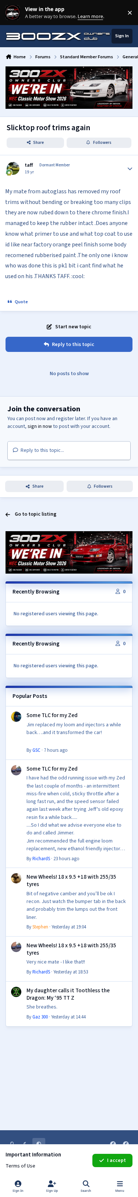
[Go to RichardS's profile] (16, 770)
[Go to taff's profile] (13, 168)
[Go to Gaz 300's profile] (16, 992)
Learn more (14, 12)
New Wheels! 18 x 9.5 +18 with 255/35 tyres (71, 880)
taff (29, 165)
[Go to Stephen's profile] (16, 878)
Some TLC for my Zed (52, 715)
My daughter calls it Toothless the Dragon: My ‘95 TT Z (68, 994)
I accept (116, 1160)
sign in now (40, 426)
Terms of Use (20, 1166)
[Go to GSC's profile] (16, 717)
